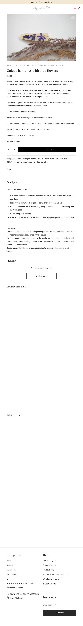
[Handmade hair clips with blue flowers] (65, 313)
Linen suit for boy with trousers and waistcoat (16, 523)
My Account (11, 570)
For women (45, 159)
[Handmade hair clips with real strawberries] (17, 371)
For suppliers (12, 574)
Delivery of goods (50, 560)
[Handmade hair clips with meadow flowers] (17, 313)
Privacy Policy (48, 570)
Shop (15, 65)
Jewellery (44, 162)
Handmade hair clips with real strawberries (15, 398)
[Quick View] (25, 302)
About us (10, 560)
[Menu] (4, 8)
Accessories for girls (23, 159)
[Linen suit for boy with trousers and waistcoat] (17, 496)
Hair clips (36, 162)
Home (9, 65)
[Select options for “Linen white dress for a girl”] (25, 426)
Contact (10, 565)
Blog (8, 579)
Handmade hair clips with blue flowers (63, 340)
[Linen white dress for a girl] (17, 441)
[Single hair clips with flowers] (41, 313)
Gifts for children (30, 65)
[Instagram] (48, 589)
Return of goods (49, 565)
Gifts (20, 65)
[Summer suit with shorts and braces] (65, 441)
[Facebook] (13, 169)
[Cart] (79, 8)
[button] (25, 298)
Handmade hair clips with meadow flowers (17, 340)
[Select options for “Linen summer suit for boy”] (49, 426)
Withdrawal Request (51, 579)
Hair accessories (26, 162)
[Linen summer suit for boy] (41, 441)
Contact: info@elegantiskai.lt (41, 2)
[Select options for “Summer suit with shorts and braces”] (73, 426)
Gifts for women (13, 162)
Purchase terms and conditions (55, 574)
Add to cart (47, 149)
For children (35, 159)
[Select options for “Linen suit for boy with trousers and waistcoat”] (25, 481)
